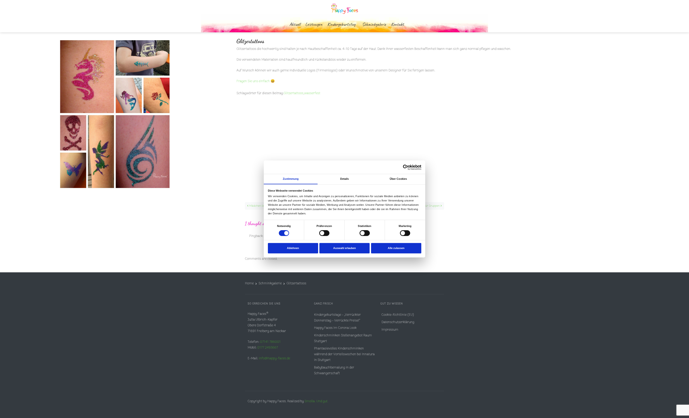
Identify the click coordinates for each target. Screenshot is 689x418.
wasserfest (312, 93)
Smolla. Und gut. (316, 401)
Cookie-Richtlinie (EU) (397, 315)
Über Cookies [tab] (398, 178)
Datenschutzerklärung (397, 322)
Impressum (389, 330)
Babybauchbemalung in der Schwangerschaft (334, 370)
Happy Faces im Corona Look (335, 328)
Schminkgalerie (270, 283)
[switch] (324, 233)
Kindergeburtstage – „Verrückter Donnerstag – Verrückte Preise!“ (337, 317)
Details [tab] (344, 178)
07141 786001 (270, 342)
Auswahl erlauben (344, 248)
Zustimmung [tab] (291, 178)
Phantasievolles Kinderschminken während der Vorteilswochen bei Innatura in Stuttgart (344, 354)
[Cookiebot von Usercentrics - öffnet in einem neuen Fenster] (405, 167)
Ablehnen (293, 248)
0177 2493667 (267, 348)
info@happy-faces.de (274, 358)
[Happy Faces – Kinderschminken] (344, 8)
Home (249, 283)
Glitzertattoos (293, 93)
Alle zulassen (396, 248)
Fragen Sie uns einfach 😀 (255, 81)
